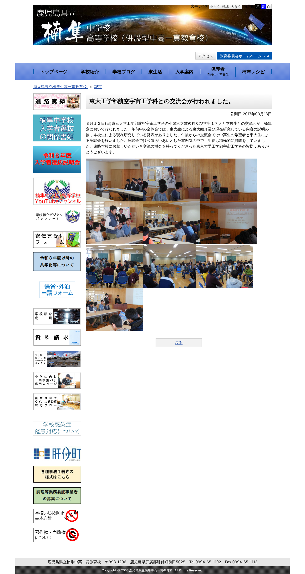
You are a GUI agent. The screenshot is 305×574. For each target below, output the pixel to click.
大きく (236, 7)
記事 (98, 86)
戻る (179, 342)
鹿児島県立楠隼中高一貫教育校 (60, 86)
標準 (225, 7)
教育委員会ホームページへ (242, 56)
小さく (215, 7)
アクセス (205, 56)
